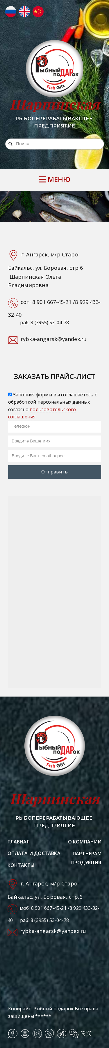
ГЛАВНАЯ (19, 842)
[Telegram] (61, 1033)
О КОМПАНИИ (85, 842)
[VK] (86, 1033)
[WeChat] (73, 1033)
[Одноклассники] (25, 1033)
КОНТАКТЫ (21, 865)
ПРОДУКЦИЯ (86, 862)
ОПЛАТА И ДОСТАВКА (34, 853)
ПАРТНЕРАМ (87, 853)
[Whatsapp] (49, 1033)
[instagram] (37, 1033)
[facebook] (12, 1033)
